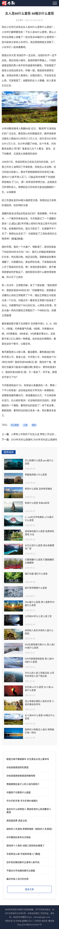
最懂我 (25, 921)
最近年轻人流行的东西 (17, 879)
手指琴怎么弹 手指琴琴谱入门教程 (23, 854)
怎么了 (31, 921)
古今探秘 (17, 921)
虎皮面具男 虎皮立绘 (16, 820)
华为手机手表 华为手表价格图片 (22, 801)
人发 (25, 425)
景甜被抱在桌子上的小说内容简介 (22, 784)
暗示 (34, 425)
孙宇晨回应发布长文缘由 (18, 837)
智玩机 (45, 921)
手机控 (38, 921)
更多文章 (29, 889)
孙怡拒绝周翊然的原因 (17, 767)
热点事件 (19, 20)
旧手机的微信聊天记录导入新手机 (22, 862)
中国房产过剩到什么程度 (18, 792)
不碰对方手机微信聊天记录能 (20, 870)
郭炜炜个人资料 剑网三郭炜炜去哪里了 (25, 845)
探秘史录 (9, 921)
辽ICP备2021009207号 (32, 925)
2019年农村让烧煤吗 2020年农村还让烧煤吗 (34, 439)
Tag (19, 925)
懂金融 (51, 921)
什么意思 (15, 425)
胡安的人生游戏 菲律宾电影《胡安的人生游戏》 (29, 829)
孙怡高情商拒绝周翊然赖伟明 (20, 775)
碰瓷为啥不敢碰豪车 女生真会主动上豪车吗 (27, 759)
